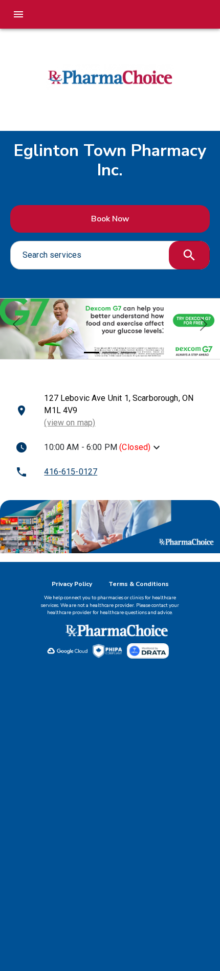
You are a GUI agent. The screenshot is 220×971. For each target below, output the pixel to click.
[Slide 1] (91, 352)
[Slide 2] (110, 352)
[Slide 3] (128, 352)
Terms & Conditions (138, 584)
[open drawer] (18, 14)
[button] (16, 324)
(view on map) (69, 422)
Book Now (110, 218)
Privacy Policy (72, 584)
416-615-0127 (70, 472)
